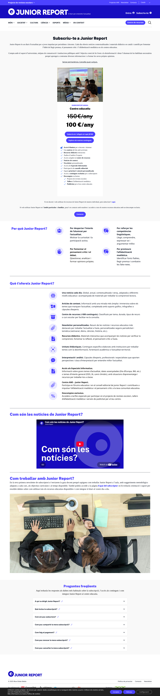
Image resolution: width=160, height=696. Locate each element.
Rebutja (129, 692)
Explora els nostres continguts (80, 140)
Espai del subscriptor (108, 486)
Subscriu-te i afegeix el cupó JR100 (80, 134)
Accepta (116, 692)
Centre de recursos (135, 22)
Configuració (144, 692)
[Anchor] (62, 601)
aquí (113, 202)
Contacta (80, 214)
